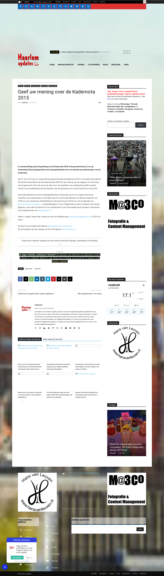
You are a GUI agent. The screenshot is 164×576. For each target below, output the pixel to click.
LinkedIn (119, 109)
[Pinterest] (43, 6)
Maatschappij (52, 86)
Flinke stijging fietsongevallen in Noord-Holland (79, 52)
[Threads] (88, 6)
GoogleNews (130, 106)
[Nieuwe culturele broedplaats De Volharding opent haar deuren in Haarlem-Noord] (88, 381)
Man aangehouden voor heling (89, 294)
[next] (128, 52)
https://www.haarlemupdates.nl (44, 308)
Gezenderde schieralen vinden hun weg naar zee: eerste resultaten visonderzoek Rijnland (58, 366)
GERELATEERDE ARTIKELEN (29, 339)
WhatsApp (124, 104)
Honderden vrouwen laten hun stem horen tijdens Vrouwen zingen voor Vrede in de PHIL (87, 366)
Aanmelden (17, 557)
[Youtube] (71, 6)
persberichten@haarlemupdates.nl (128, 96)
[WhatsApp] (65, 6)
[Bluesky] (76, 6)
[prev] (124, 52)
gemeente (28, 269)
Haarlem (27, 86)
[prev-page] (19, 402)
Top (112, 171)
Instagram (28, 537)
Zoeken (141, 125)
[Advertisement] (82, 27)
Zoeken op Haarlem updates (118, 121)
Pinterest (138, 109)
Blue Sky (120, 106)
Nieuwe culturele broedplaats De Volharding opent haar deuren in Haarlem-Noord (86, 395)
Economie (44, 86)
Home (20, 82)
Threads (134, 104)
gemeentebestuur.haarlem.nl (30, 204)
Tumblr (54, 547)
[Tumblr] (54, 6)
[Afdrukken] (64, 279)
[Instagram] (26, 6)
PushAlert (26, 561)
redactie (25, 102)
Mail (53, 526)
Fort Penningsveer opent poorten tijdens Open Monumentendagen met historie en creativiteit (59, 395)
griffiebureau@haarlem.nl (80, 216)
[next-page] (23, 402)
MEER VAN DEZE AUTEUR (52, 339)
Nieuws (26, 82)
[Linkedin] (31, 6)
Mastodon (29, 565)
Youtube (55, 561)
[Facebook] (20, 6)
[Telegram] (48, 279)
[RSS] (48, 6)
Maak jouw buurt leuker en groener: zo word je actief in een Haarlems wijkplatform (30, 395)
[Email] (59, 279)
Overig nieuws (36, 86)
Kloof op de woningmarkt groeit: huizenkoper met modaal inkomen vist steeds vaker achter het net (30, 366)
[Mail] (37, 6)
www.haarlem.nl (44, 210)
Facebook (28, 530)
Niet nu (28, 557)
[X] (59, 6)
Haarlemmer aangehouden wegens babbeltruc (36, 294)
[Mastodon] (82, 6)
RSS (53, 540)
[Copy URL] (70, 279)
